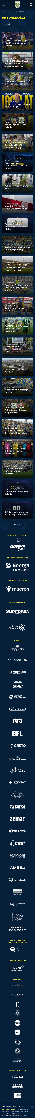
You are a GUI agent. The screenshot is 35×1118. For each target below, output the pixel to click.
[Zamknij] (32, 1107)
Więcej (17, 524)
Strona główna (6, 12)
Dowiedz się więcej (8, 1109)
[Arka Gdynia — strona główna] (17, 4)
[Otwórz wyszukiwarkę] (31, 5)
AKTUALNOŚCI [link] (20, 12)
